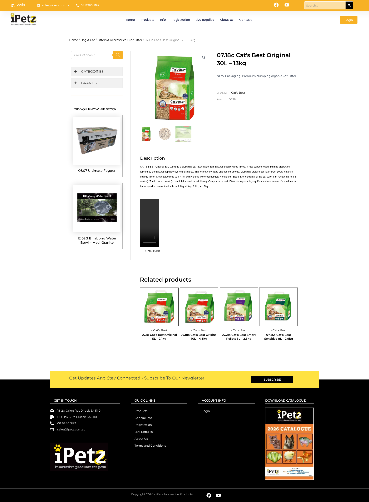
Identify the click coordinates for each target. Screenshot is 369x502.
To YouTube (151, 251)
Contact (245, 20)
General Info (143, 418)
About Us (227, 20)
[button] (203, 57)
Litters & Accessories (111, 40)
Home (130, 20)
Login (21, 4)
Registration (181, 20)
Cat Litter (135, 40)
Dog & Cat (88, 40)
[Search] (349, 5)
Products (147, 20)
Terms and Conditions (150, 445)
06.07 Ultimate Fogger (97, 171)
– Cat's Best (237, 92)
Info (163, 20)
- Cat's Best (159, 330)
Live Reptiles (205, 20)
